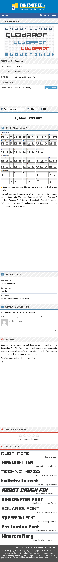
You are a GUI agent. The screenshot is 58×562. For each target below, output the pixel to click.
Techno (18, 72)
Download (52, 88)
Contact (54, 547)
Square (26, 72)
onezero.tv (35, 354)
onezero (18, 66)
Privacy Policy (44, 547)
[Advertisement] (29, 98)
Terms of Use (32, 547)
